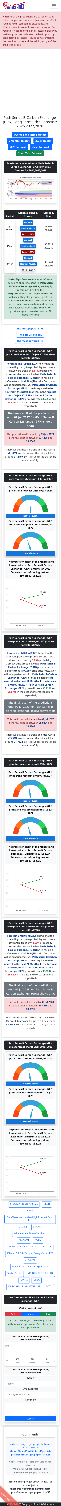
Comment (30, 1399)
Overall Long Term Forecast (30, 134)
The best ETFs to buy (30, 334)
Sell (13, 1314)
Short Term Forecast (30, 153)
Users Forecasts (41, 147)
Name (30, 1378)
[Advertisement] (30, 83)
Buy (48, 1314)
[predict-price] (14, 5)
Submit (30, 1418)
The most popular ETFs (30, 328)
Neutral (30, 1314)
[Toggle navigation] (54, 6)
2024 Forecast (43, 140)
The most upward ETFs (30, 341)
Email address (30, 1388)
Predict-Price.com (44, 1504)
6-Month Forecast (19, 140)
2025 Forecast (18, 147)
